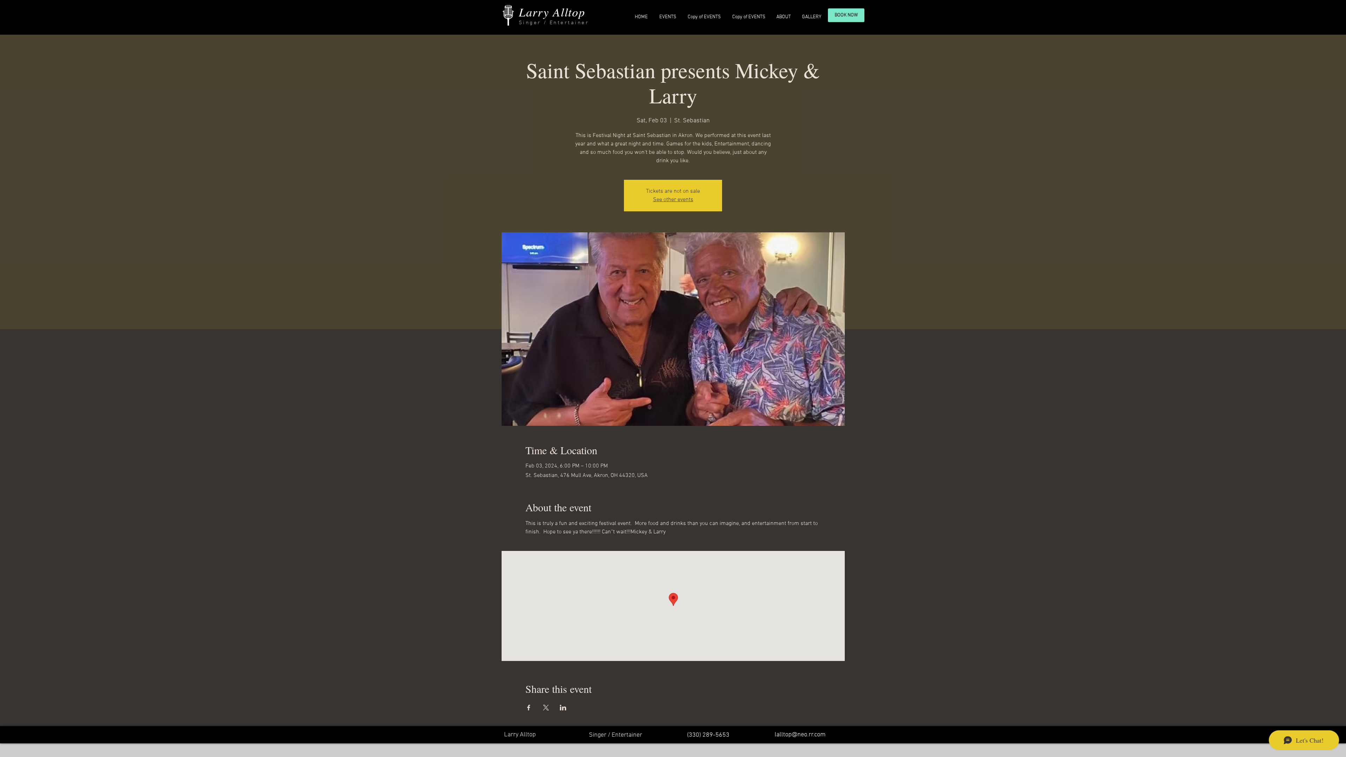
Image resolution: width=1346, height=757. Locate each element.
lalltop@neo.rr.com (800, 734)
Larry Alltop (552, 12)
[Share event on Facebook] (528, 707)
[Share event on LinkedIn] (563, 707)
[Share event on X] (546, 707)
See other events (673, 199)
